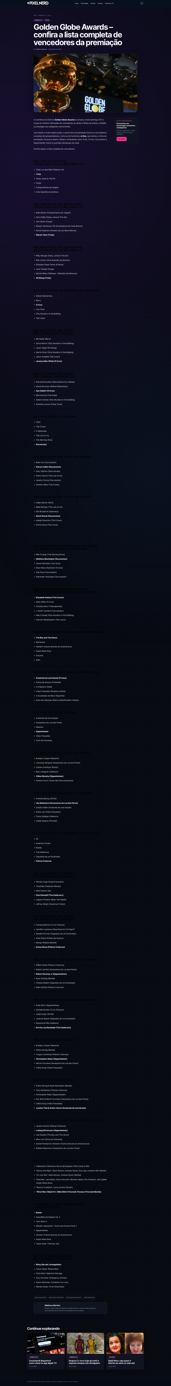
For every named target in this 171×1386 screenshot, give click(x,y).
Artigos (112, 1357)
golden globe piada (89, 1297)
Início (35, 15)
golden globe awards (40, 1297)
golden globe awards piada (73, 1297)
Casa (76, 3)
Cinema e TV (109, 3)
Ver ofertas (121, 139)
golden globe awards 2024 (56, 1297)
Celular (93, 3)
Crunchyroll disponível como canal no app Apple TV (43, 1361)
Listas (47, 20)
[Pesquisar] (142, 3)
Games (100, 3)
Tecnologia (84, 3)
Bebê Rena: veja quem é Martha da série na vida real (121, 1361)
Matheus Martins (41, 49)
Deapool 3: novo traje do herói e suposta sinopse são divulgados (84, 1361)
